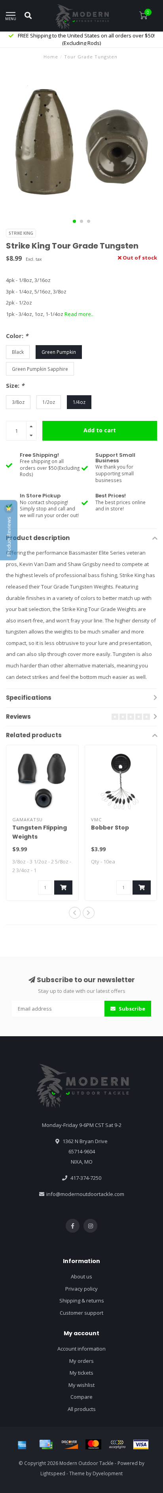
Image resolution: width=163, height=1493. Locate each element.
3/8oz (18, 402)
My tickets (81, 1372)
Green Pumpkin (59, 352)
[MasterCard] (93, 1444)
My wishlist (81, 1384)
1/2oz (48, 402)
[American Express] (22, 1444)
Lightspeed (52, 1473)
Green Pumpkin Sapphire (40, 369)
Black (18, 352)
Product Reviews (8, 536)
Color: (17, 336)
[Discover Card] (70, 1444)
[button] (74, 221)
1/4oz (79, 402)
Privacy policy (81, 1288)
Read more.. (78, 314)
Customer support (81, 1312)
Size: (15, 385)
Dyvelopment (108, 1473)
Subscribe (131, 1008)
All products (82, 1409)
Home (51, 57)
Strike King (21, 233)
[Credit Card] (46, 1444)
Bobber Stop (110, 828)
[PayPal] (117, 1444)
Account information (81, 1348)
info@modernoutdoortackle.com (85, 1194)
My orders (81, 1360)
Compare (81, 1396)
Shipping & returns (81, 1300)
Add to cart (99, 430)
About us (81, 1276)
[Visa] (141, 1444)
